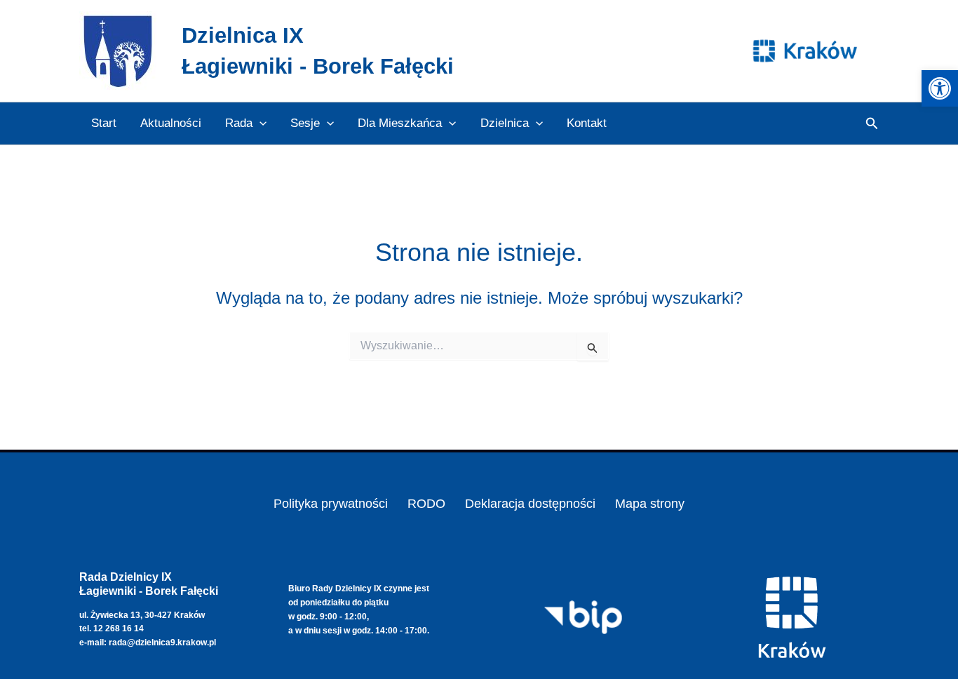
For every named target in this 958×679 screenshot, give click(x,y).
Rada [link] (238, 123)
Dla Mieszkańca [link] (400, 123)
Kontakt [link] (587, 123)
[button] (259, 123)
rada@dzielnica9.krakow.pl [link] (162, 642)
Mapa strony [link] (649, 504)
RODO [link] (426, 504)
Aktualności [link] (170, 123)
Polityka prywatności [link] (331, 504)
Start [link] (103, 123)
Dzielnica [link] (504, 123)
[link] (940, 88)
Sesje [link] (305, 123)
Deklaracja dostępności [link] (530, 504)
